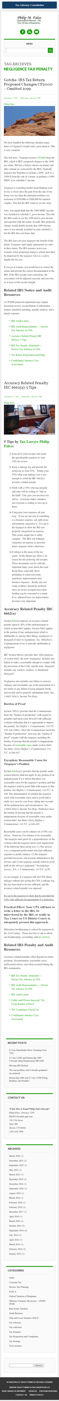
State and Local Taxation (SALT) (24, 1317)
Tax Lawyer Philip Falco (26, 444)
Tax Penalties (15, 1331)
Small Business (16, 1313)
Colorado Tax (15, 1282)
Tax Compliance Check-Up (25, 1009)
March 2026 (14, 1155)
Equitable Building (48, 1391)
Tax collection (15, 1327)
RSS (29, 31)
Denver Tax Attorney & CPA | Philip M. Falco (29, 1387)
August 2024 (15, 1193)
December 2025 (16, 1160)
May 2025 (13, 1169)
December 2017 (16, 1211)
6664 (14, 771)
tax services (44, 936)
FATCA (12, 1291)
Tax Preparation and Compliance (23, 1336)
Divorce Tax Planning (18, 1286)
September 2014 (16, 1230)
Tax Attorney (15, 1322)
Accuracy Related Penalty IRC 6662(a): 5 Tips (26, 385)
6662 (14, 620)
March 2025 (14, 1174)
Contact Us (21, 1395)
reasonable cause (23, 745)
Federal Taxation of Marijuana (22, 1296)
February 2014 (15, 1249)
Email (36, 31)
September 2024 (16, 1188)
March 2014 (14, 1244)
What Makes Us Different (14, 1391)
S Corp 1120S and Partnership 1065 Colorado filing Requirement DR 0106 (26, 1059)
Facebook (22, 31)
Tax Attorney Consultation (29, 5)
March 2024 (14, 1197)
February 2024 (15, 1202)
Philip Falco (9, 104)
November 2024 (16, 1183)
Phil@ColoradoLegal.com (21, 1116)
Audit (11, 1277)
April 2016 (14, 1216)
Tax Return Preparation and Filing (28, 354)
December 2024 (16, 1179)
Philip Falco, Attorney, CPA (30, 98)
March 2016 (14, 1221)
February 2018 (15, 1207)
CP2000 (41, 157)
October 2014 (15, 1225)
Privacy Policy (37, 1395)
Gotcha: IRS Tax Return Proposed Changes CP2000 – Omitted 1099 (28, 84)
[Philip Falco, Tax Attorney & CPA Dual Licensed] (29, 20)
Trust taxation (15, 1345)
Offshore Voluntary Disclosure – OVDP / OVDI (27, 1302)
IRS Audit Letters (20, 320)
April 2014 (14, 1239)
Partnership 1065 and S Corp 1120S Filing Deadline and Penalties (28, 1079)
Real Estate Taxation (18, 1308)
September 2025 (16, 1165)
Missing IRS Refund (18, 1065)
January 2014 (15, 1253)
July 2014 (13, 1235)
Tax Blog (32, 1391)
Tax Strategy (14, 1341)
